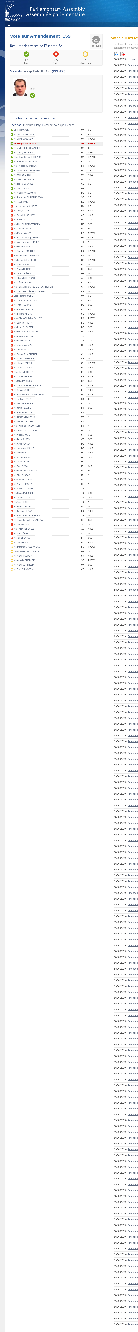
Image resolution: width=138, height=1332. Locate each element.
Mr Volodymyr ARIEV (23, 152)
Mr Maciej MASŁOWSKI (25, 193)
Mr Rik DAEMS (21, 542)
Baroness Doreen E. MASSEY (27, 551)
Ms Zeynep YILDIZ (22, 497)
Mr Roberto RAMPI (22, 506)
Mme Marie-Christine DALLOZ (28, 318)
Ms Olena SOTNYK (22, 175)
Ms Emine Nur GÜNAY (24, 336)
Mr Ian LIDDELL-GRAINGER (27, 148)
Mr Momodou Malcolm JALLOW (28, 520)
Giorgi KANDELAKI (37, 71)
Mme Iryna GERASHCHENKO (27, 157)
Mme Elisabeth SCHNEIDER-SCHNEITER (33, 287)
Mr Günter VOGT (21, 390)
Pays (38, 125)
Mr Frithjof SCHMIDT (23, 305)
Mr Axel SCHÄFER (22, 273)
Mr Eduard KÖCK (22, 350)
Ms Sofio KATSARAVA (24, 179)
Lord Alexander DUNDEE (25, 206)
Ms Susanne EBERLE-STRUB (28, 385)
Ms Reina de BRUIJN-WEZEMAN (29, 394)
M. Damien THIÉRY (23, 323)
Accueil (9, 24)
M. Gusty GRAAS (21, 211)
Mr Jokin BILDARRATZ (24, 376)
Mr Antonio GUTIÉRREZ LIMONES (29, 291)
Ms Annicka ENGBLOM (24, 560)
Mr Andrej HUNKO (22, 269)
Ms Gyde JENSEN (22, 444)
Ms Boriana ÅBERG (23, 314)
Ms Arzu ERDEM (21, 502)
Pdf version (122, 54)
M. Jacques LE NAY (23, 511)
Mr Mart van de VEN (23, 345)
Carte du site (9, 1)
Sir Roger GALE (21, 130)
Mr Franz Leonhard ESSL (25, 300)
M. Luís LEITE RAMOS (24, 282)
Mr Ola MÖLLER (21, 524)
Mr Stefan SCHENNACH (25, 278)
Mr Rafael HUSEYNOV (24, 215)
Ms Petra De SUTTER (24, 327)
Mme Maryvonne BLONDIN (26, 255)
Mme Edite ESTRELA (23, 372)
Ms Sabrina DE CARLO (24, 480)
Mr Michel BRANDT (23, 457)
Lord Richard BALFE (23, 296)
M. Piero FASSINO (22, 229)
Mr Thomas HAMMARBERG (27, 515)
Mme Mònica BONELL (24, 529)
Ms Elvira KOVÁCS (22, 233)
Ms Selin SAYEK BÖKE (24, 493)
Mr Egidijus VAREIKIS (24, 134)
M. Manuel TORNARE (24, 358)
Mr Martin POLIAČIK (23, 556)
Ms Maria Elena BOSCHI (25, 471)
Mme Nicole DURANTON (25, 166)
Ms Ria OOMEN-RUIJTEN (26, 332)
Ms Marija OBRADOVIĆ (25, 309)
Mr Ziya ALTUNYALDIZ (24, 489)
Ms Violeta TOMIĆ (22, 435)
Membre (28, 125)
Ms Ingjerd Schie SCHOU (25, 260)
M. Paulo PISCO (21, 264)
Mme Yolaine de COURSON (27, 426)
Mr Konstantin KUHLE (24, 448)
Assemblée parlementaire (45, 12)
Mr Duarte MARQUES (24, 368)
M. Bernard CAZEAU (23, 421)
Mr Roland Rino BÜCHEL (25, 354)
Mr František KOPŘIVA (24, 569)
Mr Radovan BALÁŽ (23, 399)
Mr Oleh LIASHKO (22, 188)
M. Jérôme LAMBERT (24, 408)
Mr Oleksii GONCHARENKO (27, 170)
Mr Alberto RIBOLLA (23, 484)
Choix (70, 125)
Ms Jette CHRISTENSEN (25, 430)
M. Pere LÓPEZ (21, 533)
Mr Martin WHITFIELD (24, 565)
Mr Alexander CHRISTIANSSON (28, 197)
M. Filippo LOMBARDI (24, 363)
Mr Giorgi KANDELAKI (25, 143)
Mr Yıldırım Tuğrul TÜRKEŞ (26, 242)
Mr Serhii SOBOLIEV (23, 139)
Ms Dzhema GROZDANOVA (27, 547)
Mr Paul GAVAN (21, 466)
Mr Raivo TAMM (21, 202)
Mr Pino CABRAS (22, 475)
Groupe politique (54, 125)
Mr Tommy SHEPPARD (24, 417)
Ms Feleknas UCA (22, 341)
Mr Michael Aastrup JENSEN (27, 237)
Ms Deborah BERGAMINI (25, 247)
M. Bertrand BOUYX (23, 412)
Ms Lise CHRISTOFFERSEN (27, 224)
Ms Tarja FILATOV (22, 538)
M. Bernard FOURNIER (24, 251)
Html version (116, 54)
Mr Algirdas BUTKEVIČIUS (26, 161)
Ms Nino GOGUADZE (23, 184)
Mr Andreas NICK (22, 453)
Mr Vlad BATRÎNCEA (23, 403)
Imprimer (96, 46)
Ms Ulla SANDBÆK (23, 381)
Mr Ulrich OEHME (22, 462)
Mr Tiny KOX (19, 220)
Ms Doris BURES (22, 439)
